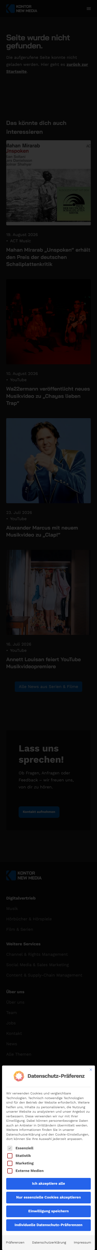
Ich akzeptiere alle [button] (48, 1184)
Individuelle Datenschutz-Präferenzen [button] (48, 1225)
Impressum (82, 1242)
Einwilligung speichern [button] (48, 1211)
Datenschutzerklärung (49, 1242)
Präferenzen (15, 1242)
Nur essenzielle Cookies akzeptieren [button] (48, 1197)
